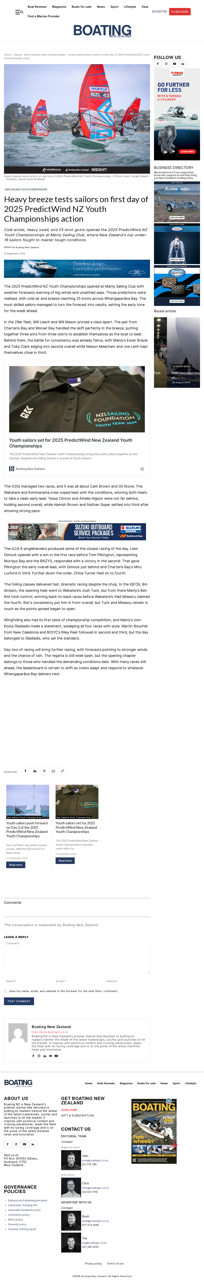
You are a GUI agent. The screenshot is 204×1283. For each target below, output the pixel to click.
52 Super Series (169, 366)
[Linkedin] (35, 771)
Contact (66, 1142)
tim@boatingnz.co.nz (94, 1242)
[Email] (53, 771)
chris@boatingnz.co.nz (95, 1187)
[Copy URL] (62, 771)
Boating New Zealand (27, 247)
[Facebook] (25, 771)
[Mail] (50, 1055)
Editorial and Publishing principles (27, 1200)
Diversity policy (17, 1224)
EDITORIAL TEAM (73, 1136)
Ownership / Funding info (22, 1205)
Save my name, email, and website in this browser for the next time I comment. (63, 991)
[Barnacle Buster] (177, 305)
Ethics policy (15, 1219)
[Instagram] (38, 1055)
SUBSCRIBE (69, 1110)
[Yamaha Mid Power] (177, 159)
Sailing (18, 54)
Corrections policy (19, 1214)
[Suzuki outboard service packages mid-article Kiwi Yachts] (77, 539)
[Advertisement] (77, 710)
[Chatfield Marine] (177, 263)
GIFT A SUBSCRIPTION (77, 1115)
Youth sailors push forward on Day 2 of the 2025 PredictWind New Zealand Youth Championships (27, 829)
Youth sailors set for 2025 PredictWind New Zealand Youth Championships (76, 827)
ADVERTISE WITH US (76, 1202)
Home (7, 54)
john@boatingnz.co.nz (95, 1160)
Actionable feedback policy (24, 1210)
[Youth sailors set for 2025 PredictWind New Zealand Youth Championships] (77, 802)
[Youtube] (56, 1055)
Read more (15, 864)
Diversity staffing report (22, 1229)
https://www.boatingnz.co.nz (50, 1032)
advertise (159, 11)
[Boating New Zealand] (17, 1040)
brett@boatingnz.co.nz (95, 1220)
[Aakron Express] (177, 221)
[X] (44, 771)
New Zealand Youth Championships (45, 54)
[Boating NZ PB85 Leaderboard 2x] (77, 281)
